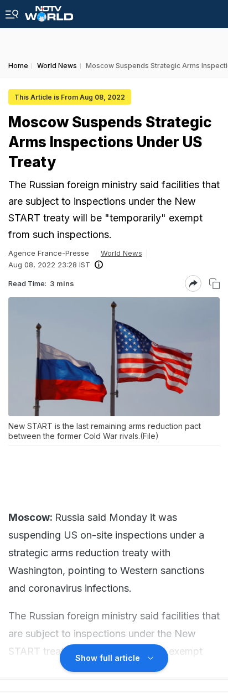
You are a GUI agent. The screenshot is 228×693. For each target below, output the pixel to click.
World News (121, 253)
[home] (49, 11)
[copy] (214, 283)
